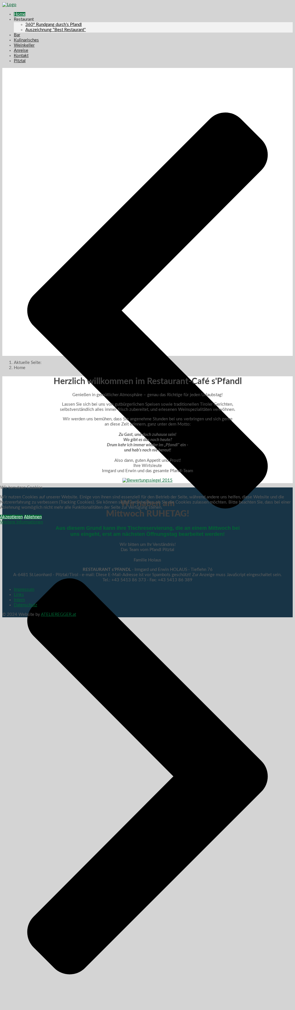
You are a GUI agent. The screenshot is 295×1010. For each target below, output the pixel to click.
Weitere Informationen (21, 522)
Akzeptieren (11, 517)
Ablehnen (33, 517)
